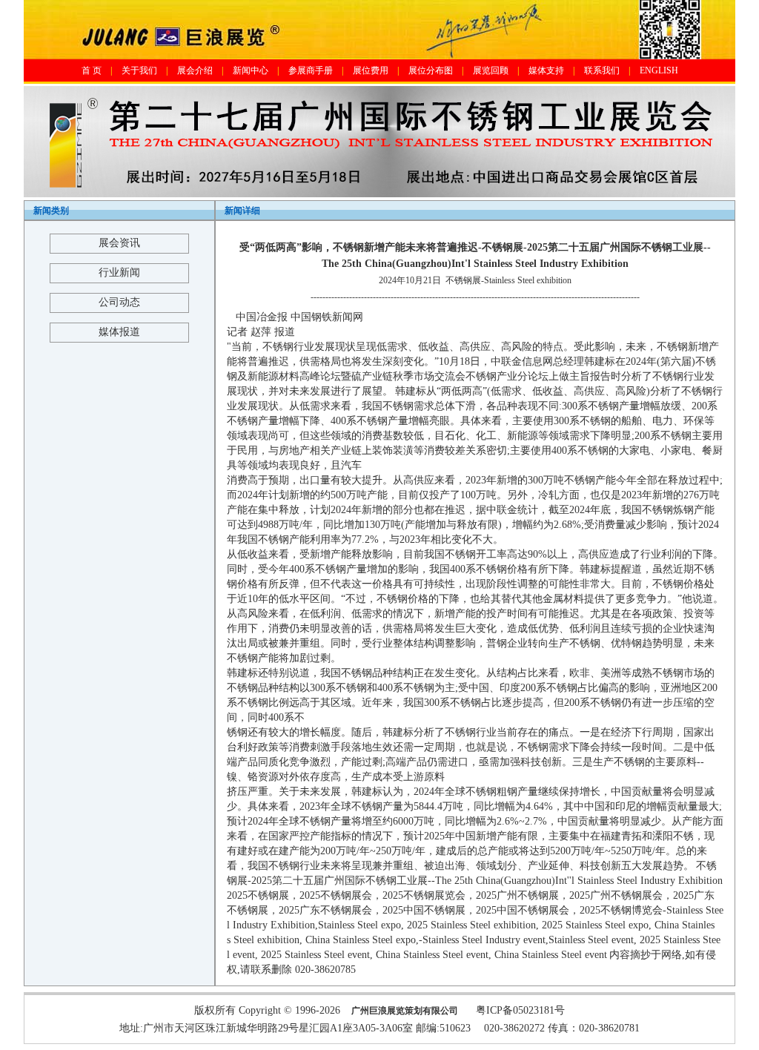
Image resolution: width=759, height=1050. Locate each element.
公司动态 (119, 302)
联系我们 (602, 70)
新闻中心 (250, 70)
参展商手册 (310, 70)
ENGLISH (659, 70)
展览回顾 (490, 70)
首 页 (92, 70)
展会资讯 (119, 242)
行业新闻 (119, 272)
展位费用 (370, 70)
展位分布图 (430, 70)
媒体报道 (119, 331)
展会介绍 (195, 70)
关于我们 (139, 70)
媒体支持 (546, 70)
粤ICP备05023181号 (520, 1010)
